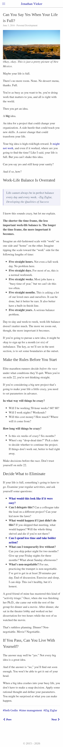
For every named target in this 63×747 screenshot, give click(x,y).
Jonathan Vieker (31, 3)
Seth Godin (11, 710)
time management (31, 710)
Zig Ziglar (51, 710)
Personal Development (26, 25)
